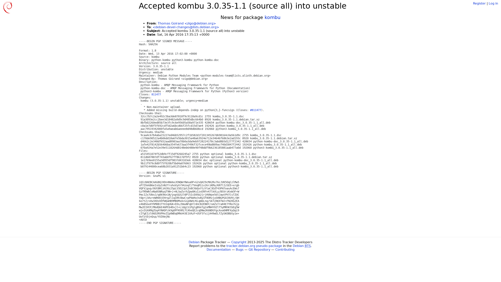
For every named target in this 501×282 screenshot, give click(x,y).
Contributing (285, 249)
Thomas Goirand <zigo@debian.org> (187, 23)
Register (479, 3)
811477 (156, 94)
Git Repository (259, 249)
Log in (493, 3)
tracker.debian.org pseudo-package (254, 246)
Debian (194, 242)
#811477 (255, 110)
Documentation (219, 249)
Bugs (239, 249)
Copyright (238, 242)
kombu (272, 17)
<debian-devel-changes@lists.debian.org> (186, 27)
